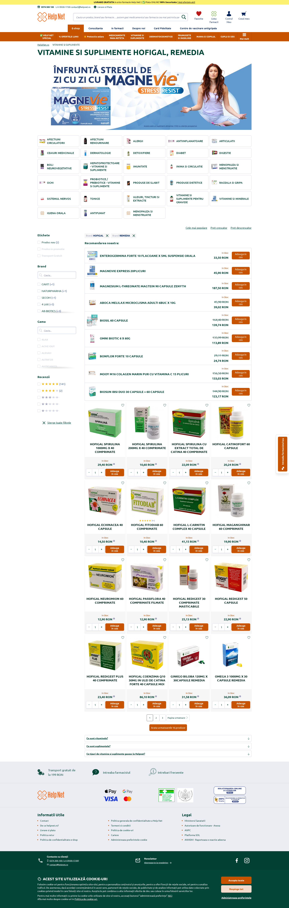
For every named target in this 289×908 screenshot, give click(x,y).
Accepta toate (236, 880)
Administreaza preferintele (236, 897)
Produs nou (48, 242)
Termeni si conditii (121, 825)
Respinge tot (236, 888)
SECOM (46, 297)
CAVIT (45, 284)
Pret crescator (219, 227)
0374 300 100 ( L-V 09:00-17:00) (64, 860)
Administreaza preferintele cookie (129, 839)
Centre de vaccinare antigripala (198, 28)
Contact (44, 820)
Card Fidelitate (162, 28)
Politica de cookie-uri (122, 830)
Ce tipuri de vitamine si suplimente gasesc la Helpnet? (115, 753)
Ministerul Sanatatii (195, 820)
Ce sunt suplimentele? (98, 746)
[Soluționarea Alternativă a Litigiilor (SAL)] (230, 800)
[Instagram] (247, 860)
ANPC (188, 830)
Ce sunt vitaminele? (97, 738)
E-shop (76, 28)
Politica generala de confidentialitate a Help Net (136, 820)
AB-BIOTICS (49, 311)
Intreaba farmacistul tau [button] (282, 451)
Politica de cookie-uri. (86, 898)
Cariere (115, 834)
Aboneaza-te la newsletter (156, 862)
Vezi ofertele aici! (186, 2)
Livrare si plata (47, 830)
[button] (228, 17)
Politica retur (47, 834)
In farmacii (117, 28)
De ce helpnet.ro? (49, 825)
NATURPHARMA (52, 290)
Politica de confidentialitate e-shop (59, 839)
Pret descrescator (241, 227)
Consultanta (95, 28)
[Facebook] (237, 860)
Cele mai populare (196, 227)
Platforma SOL (192, 834)
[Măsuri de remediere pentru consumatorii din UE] (230, 790)
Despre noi (138, 28)
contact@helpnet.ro (59, 864)
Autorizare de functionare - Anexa (202, 825)
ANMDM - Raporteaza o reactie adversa (205, 839)
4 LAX (45, 304)
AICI (170, 895)
